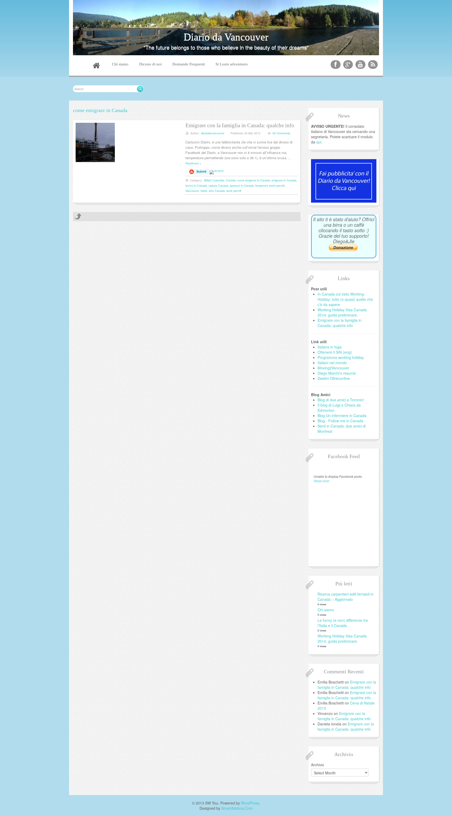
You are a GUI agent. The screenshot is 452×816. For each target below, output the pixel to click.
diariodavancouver (212, 133)
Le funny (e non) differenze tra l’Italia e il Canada (343, 623)
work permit (233, 190)
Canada (231, 180)
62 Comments (281, 133)
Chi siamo (326, 609)
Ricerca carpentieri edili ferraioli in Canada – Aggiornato (346, 596)
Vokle (203, 190)
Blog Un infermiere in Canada (342, 415)
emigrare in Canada (284, 180)
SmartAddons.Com (237, 808)
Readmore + (193, 163)
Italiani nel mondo (332, 362)
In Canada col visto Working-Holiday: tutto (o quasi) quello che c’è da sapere (345, 299)
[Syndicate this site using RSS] (373, 64)
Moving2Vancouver (333, 367)
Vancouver (192, 190)
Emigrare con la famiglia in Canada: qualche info (239, 125)
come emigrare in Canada (253, 180)
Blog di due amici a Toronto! (341, 399)
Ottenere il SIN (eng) (335, 352)
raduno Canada (218, 185)
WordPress (250, 803)
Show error (321, 481)
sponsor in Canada (242, 185)
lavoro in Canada (196, 185)
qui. (319, 142)
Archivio (317, 764)
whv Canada (217, 190)
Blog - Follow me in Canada (340, 420)
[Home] (96, 66)
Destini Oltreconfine (334, 378)
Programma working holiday (341, 357)
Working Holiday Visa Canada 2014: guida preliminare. (342, 312)
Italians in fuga (330, 346)
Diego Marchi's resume (337, 373)
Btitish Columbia (214, 180)
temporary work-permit (269, 185)
